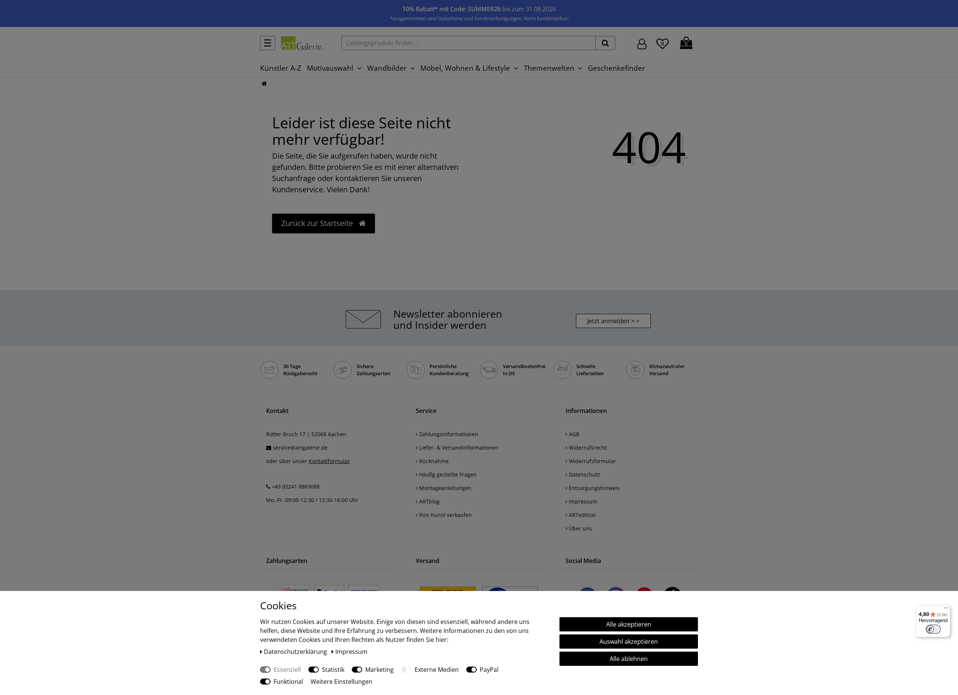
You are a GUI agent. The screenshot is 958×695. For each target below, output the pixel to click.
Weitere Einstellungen (341, 681)
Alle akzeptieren (628, 624)
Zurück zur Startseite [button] (318, 223)
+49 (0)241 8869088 (296, 486)
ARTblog (429, 501)
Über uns (579, 528)
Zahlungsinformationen (448, 434)
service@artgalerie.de (300, 447)
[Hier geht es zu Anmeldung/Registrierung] (642, 43)
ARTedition (581, 514)
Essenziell (287, 669)
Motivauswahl (330, 68)
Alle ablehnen (629, 659)
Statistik (333, 669)
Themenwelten (549, 68)
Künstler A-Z (280, 68)
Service (426, 411)
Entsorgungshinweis (593, 488)
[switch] (933, 629)
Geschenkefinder (616, 68)
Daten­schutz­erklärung (296, 651)
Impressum (582, 501)
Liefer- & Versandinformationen (458, 447)
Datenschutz (583, 474)
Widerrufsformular (591, 461)
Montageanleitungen (445, 488)
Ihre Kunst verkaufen (445, 514)
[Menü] (946, 609)
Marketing (379, 669)
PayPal (489, 669)
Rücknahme (433, 461)
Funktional (288, 681)
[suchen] (605, 43)
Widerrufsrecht (587, 447)
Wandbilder (387, 68)
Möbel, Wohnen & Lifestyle (465, 68)
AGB (573, 434)
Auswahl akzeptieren (628, 641)
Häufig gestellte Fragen (447, 474)
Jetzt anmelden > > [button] (613, 321)
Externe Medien (437, 669)
